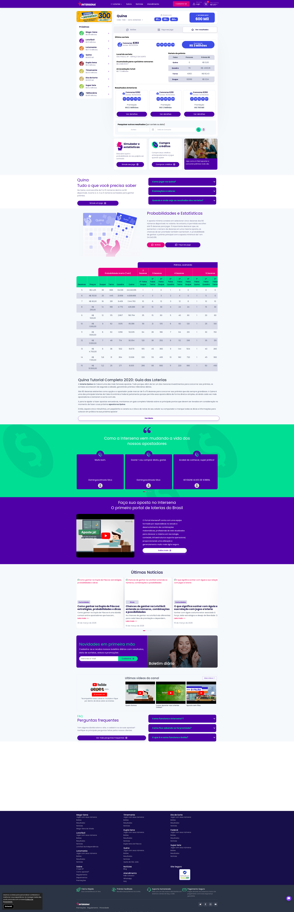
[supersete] (108, 86)
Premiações (81, 880)
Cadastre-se (181, 4)
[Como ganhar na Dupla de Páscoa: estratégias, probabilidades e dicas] (99, 589)
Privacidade (104, 908)
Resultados (80, 823)
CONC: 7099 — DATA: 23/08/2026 (129, 20)
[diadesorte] (108, 79)
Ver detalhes (132, 114)
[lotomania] (108, 48)
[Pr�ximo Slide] (210, 470)
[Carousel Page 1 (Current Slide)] (144, 630)
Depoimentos (81, 877)
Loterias (116, 4)
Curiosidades (84, 602)
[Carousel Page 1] (143, 491)
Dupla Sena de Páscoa (132, 844)
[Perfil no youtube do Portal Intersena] (215, 904)
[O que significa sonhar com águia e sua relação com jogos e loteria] (196, 589)
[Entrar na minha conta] (194, 4)
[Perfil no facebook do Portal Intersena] (205, 904)
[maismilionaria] (108, 94)
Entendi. (8, 906)
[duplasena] (108, 63)
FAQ (125, 881)
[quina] (108, 56)
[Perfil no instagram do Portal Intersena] (210, 904)
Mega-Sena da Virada (85, 828)
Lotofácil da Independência (87, 847)
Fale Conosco (128, 875)
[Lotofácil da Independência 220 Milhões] (94, 16)
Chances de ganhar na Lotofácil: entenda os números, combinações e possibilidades (148, 609)
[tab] (131, 30)
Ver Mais (149, 418)
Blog (125, 869)
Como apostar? (82, 872)
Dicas (132, 602)
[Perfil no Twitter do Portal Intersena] (200, 904)
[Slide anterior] (83, 470)
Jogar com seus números (86, 817)
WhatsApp (127, 878)
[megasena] (108, 33)
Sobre (129, 4)
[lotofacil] (108, 41)
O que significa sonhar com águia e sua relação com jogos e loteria (195, 608)
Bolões (79, 820)
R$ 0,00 (214, 4)
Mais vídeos (208, 678)
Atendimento (153, 4)
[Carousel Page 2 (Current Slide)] (146, 491)
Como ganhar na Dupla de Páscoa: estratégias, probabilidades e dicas (99, 608)
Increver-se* (100, 694)
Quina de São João (131, 862)
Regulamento (81, 875)
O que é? (80, 869)
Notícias (139, 4)
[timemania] (108, 71)
